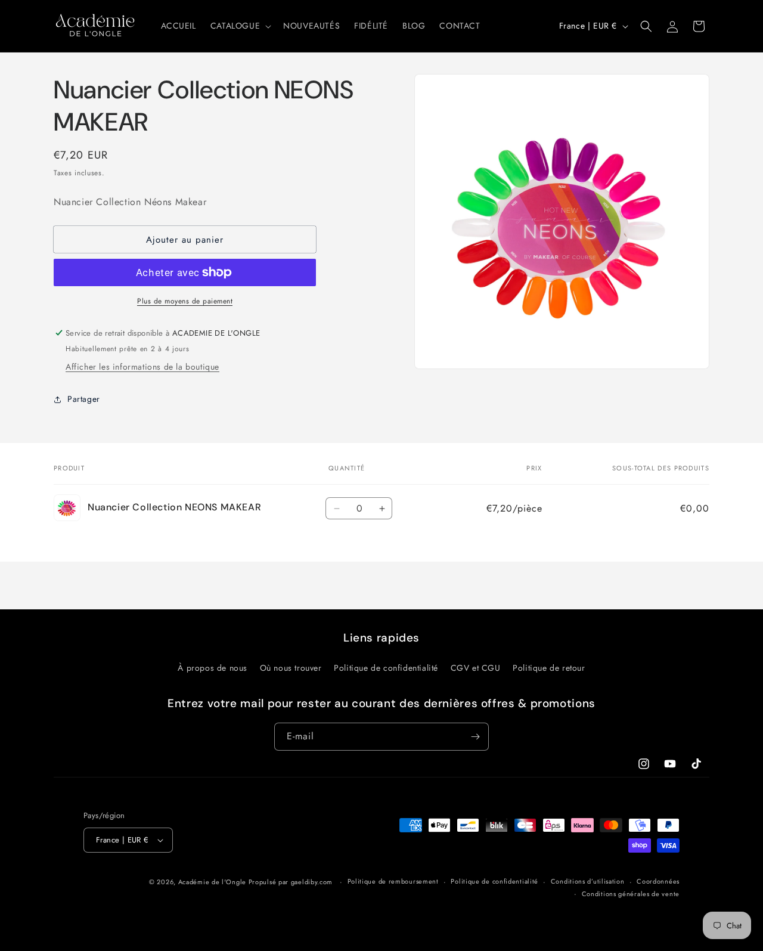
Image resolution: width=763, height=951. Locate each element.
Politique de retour (549, 668)
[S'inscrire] (475, 737)
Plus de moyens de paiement (184, 301)
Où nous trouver (291, 668)
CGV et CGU (476, 668)
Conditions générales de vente (631, 894)
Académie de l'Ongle (212, 882)
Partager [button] (83, 399)
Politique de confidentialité (386, 668)
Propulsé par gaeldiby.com (289, 882)
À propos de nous (212, 668)
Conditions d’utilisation (588, 881)
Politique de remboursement (393, 881)
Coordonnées (658, 881)
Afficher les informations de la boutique (142, 367)
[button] (239, 25)
